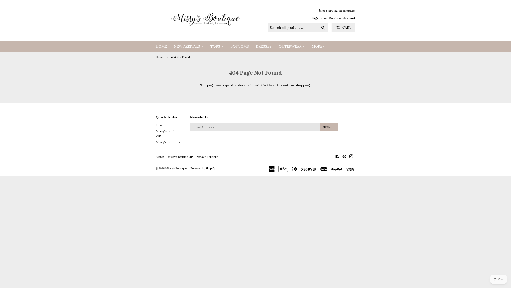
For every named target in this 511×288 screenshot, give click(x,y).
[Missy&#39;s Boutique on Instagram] (351, 157)
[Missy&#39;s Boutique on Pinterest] (344, 157)
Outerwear (290, 46)
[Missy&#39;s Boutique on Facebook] (337, 157)
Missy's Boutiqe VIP (180, 157)
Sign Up (329, 127)
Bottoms (240, 46)
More (317, 46)
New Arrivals (187, 46)
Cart (346, 27)
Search (161, 125)
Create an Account (342, 18)
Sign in (317, 18)
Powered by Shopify (202, 168)
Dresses (264, 46)
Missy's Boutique (168, 142)
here (272, 85)
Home (161, 46)
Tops (215, 46)
